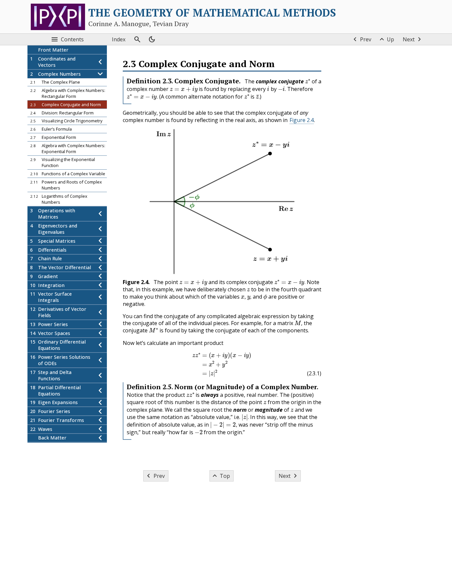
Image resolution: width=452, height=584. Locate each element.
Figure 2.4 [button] (302, 120)
